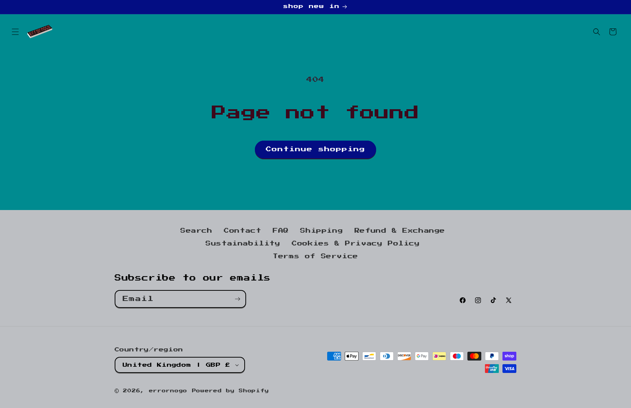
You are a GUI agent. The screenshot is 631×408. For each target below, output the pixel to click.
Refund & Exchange (400, 230)
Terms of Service (315, 256)
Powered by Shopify (230, 391)
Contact (242, 230)
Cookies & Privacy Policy (356, 243)
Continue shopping (315, 149)
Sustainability (243, 243)
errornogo (168, 391)
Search (196, 230)
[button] (15, 32)
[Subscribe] (237, 299)
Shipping (321, 230)
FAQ (281, 230)
